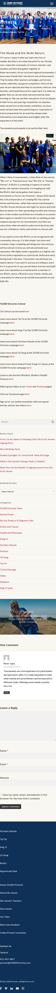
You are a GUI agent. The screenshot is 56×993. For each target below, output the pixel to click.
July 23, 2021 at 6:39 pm (12, 667)
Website (4, 777)
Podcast (4, 551)
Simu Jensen (6, 908)
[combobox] (28, 491)
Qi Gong (4, 557)
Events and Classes (9, 526)
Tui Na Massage (8, 569)
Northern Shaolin (8, 32)
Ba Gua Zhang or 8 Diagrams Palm (17, 520)
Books (3, 863)
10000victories (10, 28)
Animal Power (7, 514)
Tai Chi (21, 32)
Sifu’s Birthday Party (10, 449)
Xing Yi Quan (6, 588)
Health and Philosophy (11, 532)
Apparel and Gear (8, 871)
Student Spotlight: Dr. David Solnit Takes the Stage (24, 455)
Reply (7, 693)
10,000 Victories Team (11, 508)
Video (3, 575)
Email (4, 764)
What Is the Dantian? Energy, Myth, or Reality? (22, 461)
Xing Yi (3, 847)
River (6, 663)
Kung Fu (46, 28)
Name (4, 750)
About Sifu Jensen (9, 892)
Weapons (4, 581)
